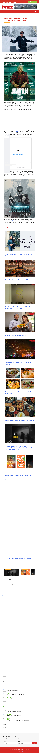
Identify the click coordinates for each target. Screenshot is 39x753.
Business (22, 749)
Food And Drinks (9, 689)
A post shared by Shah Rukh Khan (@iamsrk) (18, 167)
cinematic (14, 220)
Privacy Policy (27, 749)
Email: (19, 741)
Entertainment (8, 569)
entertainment (23, 225)
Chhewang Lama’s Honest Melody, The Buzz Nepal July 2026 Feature (18, 720)
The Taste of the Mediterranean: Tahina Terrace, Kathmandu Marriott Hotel (19, 307)
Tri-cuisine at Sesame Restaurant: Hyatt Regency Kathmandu (20, 392)
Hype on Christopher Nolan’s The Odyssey (18, 558)
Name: (5, 741)
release (24, 172)
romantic (14, 55)
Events (8, 693)
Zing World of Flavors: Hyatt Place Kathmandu (19, 420)
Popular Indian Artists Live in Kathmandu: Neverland (18, 363)
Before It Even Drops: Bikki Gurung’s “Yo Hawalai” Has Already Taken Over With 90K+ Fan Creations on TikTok (19, 447)
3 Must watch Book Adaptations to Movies (18, 475)
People (8, 676)
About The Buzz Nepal (13, 749)
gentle (12, 60)
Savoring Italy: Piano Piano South (15, 335)
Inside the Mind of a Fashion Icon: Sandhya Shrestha (18, 255)
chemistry (21, 103)
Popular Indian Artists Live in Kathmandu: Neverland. (18, 2)
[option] (19, 2)
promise (18, 131)
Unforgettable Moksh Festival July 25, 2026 (14, 729)
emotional (22, 111)
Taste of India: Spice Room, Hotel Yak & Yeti (18, 280)
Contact (19, 749)
